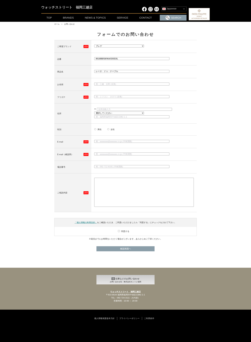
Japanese (171, 8)
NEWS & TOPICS (95, 17)
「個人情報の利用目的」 (86, 222)
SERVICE (122, 17)
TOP (49, 17)
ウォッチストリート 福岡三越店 (67, 7)
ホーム (57, 24)
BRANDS (68, 17)
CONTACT (145, 17)
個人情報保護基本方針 (104, 318)
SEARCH (176, 18)
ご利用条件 (149, 318)
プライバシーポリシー (129, 318)
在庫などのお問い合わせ (125, 280)
